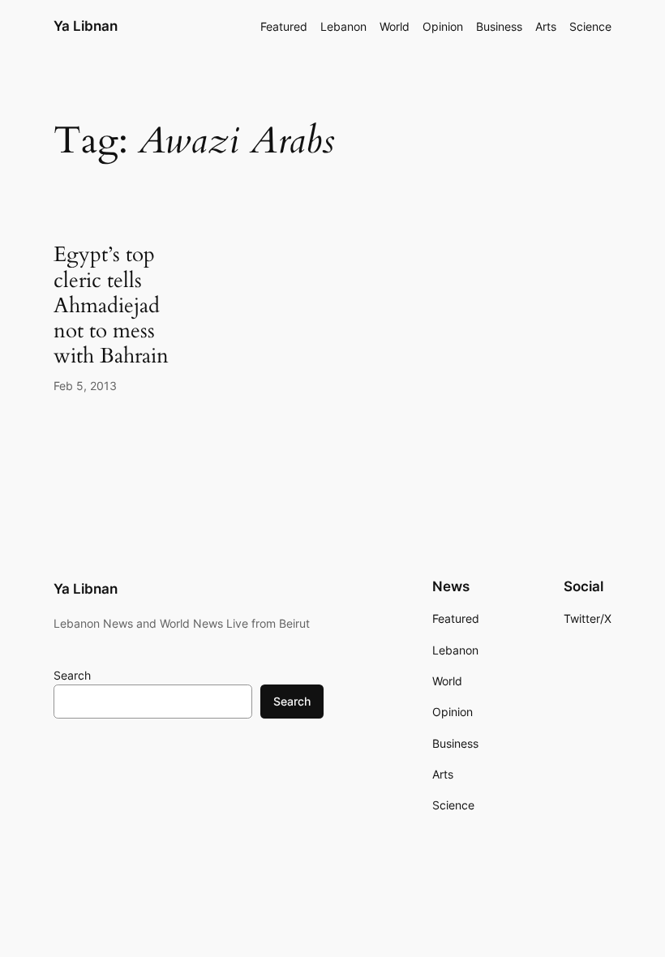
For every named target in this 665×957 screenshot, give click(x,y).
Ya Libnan (86, 26)
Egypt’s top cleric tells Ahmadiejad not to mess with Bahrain (111, 305)
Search (72, 675)
